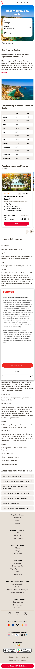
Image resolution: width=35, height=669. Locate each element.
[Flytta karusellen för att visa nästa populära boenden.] (31, 231)
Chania (17, 548)
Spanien (17, 523)
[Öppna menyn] (31, 2)
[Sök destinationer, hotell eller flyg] (18, 2)
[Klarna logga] (26, 626)
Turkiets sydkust (17, 538)
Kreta (17, 533)
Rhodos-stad (17, 554)
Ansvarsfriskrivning (17, 593)
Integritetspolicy (17, 584)
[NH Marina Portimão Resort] (16, 199)
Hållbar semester (17, 566)
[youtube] (25, 615)
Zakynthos (17, 535)
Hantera (17, 377)
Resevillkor (17, 608)
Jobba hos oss (18, 574)
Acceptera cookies (16, 365)
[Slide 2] (17, 98)
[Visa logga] (13, 626)
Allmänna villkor (14, 660)
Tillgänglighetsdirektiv (17, 569)
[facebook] (9, 615)
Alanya (17, 551)
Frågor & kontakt (17, 602)
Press (17, 572)
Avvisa (17, 371)
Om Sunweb (18, 563)
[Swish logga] (21, 626)
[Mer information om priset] (28, 219)
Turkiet (17, 520)
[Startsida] (2, 2)
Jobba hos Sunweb (22, 657)
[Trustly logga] (17, 626)
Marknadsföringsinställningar (17, 590)
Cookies (17, 587)
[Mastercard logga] (8, 626)
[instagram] (17, 615)
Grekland (17, 517)
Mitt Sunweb (17, 605)
